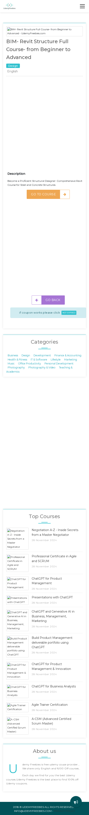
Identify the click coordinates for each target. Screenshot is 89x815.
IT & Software (39, 359)
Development (42, 355)
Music (11, 363)
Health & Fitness (17, 359)
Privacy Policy (64, 810)
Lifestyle (56, 359)
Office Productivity (29, 363)
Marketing (70, 359)
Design (26, 355)
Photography (16, 367)
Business (13, 355)
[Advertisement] (44, 125)
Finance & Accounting (67, 355)
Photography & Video (41, 367)
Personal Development (58, 363)
